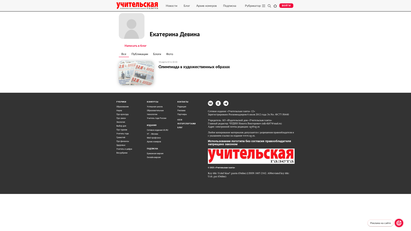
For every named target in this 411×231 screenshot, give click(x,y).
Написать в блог (136, 45)
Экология (120, 122)
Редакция (181, 107)
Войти (286, 5)
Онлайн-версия (154, 157)
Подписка (229, 5)
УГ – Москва (152, 134)
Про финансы (122, 141)
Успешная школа (155, 107)
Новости (171, 5)
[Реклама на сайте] (399, 223)
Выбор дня (121, 126)
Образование (122, 107)
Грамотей (120, 137)
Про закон (121, 118)
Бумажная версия (155, 153)
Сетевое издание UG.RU (157, 130)
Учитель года (122, 134)
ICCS (179, 120)
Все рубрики (121, 153)
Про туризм (121, 130)
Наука (119, 110)
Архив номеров (206, 5)
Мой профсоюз (154, 138)
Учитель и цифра (124, 149)
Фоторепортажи (186, 124)
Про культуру (122, 114)
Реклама (181, 110)
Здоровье (120, 145)
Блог (187, 5)
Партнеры (182, 114)
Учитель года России (156, 118)
